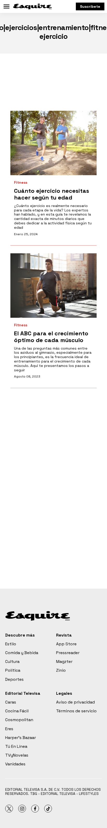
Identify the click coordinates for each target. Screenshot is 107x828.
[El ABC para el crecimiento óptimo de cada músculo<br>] (53, 285)
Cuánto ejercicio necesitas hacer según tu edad (51, 194)
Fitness (20, 182)
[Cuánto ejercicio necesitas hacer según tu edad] (53, 143)
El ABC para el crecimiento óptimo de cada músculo (51, 337)
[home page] (32, 6)
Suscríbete (90, 6)
